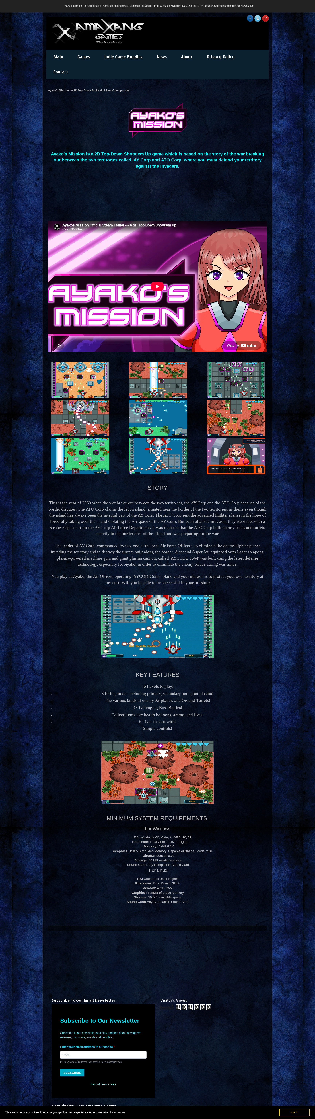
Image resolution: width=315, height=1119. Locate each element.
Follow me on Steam (112, 5)
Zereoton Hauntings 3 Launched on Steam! (74, 5)
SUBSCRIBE (72, 1072)
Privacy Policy (221, 57)
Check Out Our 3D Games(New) (145, 5)
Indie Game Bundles (123, 57)
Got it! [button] (294, 1112)
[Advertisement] (157, 956)
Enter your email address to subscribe (87, 1046)
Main (58, 57)
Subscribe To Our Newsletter (183, 5)
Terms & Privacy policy (103, 1084)
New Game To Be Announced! (29, 5)
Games (83, 57)
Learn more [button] (117, 1112)
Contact (60, 72)
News (162, 57)
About (186, 57)
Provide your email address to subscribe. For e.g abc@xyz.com (91, 1062)
